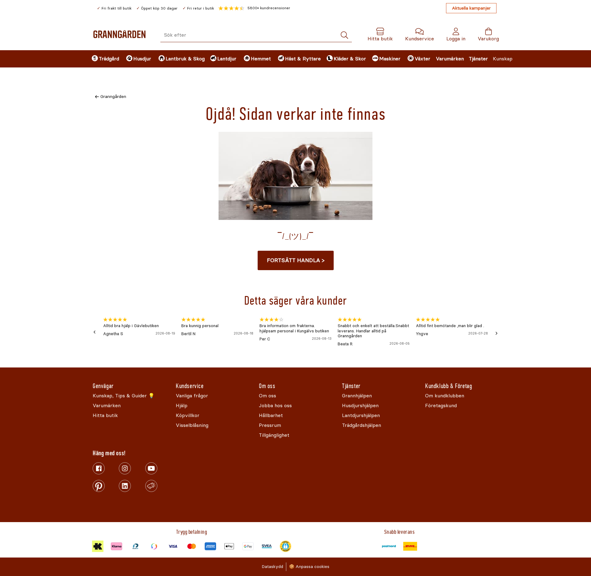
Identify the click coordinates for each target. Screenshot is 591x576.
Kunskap (503, 59)
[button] (254, 8)
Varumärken (450, 59)
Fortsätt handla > (295, 260)
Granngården (113, 96)
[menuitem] (104, 58)
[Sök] (344, 35)
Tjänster (478, 59)
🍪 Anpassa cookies (309, 566)
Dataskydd (272, 566)
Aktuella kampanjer (471, 8)
